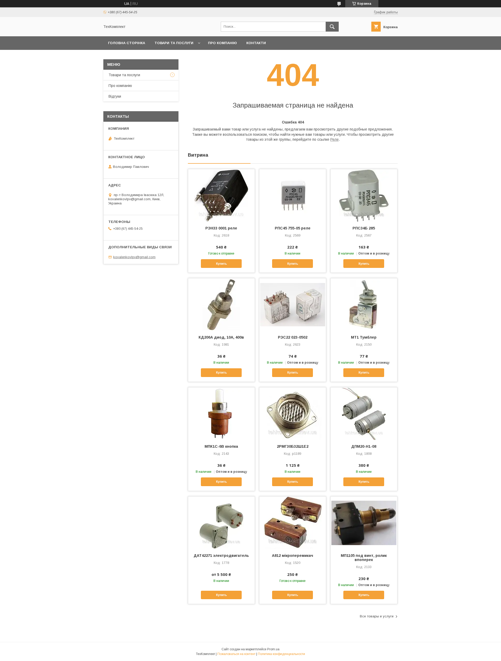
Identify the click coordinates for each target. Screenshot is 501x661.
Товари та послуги (173, 43)
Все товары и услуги (376, 616)
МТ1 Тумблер (364, 337)
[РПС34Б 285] (364, 195)
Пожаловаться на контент (236, 654)
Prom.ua (273, 649)
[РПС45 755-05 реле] (292, 195)
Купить (221, 263)
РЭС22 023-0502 (292, 337)
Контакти (256, 43)
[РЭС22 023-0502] (292, 304)
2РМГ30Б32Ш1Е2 (292, 446)
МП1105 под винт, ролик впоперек (364, 557)
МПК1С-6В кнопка (221, 446)
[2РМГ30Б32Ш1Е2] (292, 413)
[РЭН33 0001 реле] (221, 195)
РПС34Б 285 (364, 228)
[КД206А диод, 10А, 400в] (221, 304)
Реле (334, 139)
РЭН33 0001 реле (221, 228)
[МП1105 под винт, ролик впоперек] (364, 523)
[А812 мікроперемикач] (292, 523)
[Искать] (332, 27)
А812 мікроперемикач (292, 555)
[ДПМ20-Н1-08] (364, 413)
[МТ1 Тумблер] (364, 304)
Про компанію (222, 43)
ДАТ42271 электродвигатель (221, 555)
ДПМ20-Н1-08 (363, 446)
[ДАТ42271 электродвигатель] (221, 523)
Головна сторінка (126, 43)
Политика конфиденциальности (281, 654)
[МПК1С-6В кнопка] (221, 413)
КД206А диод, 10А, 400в (221, 337)
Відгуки (115, 96)
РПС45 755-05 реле (293, 228)
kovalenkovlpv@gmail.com (134, 257)
